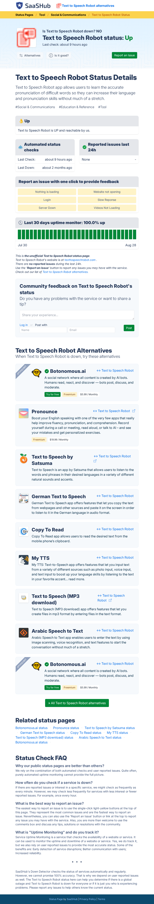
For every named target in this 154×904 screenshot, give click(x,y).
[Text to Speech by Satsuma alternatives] (23, 458)
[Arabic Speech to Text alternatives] (23, 633)
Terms (101, 899)
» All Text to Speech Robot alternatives (77, 703)
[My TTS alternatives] (23, 560)
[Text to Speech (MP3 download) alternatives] (23, 598)
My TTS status (117, 733)
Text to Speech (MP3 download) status (44, 737)
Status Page (56, 899)
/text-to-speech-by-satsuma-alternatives (49, 452)
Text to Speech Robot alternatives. (65, 272)
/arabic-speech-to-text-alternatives (45, 626)
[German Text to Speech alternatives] (23, 498)
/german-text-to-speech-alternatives (46, 492)
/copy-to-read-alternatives (39, 525)
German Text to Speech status (42, 733)
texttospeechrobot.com (80, 259)
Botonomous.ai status (31, 728)
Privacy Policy (87, 899)
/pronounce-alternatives (37, 407)
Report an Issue (124, 55)
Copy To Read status (85, 733)
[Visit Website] (133, 411)
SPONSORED (21, 370)
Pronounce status (66, 728)
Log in (24, 325)
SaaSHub (72, 899)
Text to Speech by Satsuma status (110, 728)
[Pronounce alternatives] (23, 413)
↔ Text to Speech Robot (115, 370)
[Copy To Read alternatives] (23, 531)
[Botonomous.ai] (36, 373)
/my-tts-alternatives (33, 553)
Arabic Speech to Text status (100, 737)
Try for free (52, 394)
